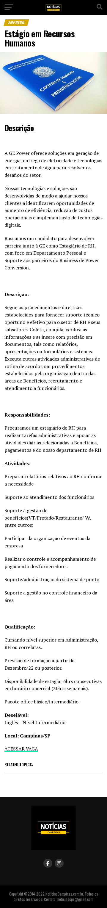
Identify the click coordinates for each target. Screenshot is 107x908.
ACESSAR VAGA (21, 748)
